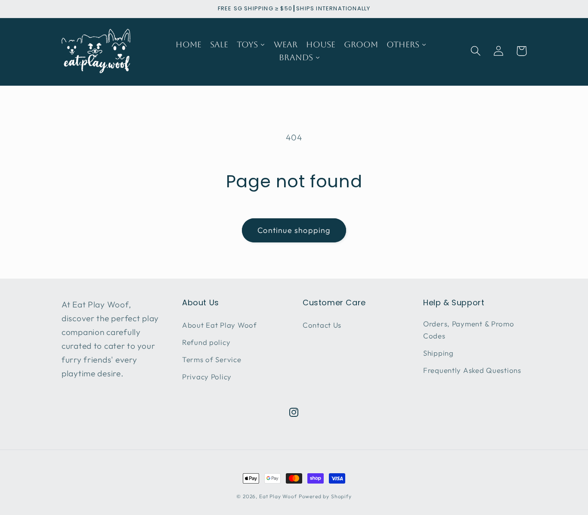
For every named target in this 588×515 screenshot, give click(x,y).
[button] (475, 51)
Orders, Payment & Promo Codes (468, 329)
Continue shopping (293, 230)
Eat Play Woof (278, 496)
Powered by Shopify (325, 496)
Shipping (438, 352)
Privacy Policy (207, 376)
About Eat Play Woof (219, 324)
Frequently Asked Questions (472, 370)
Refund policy (206, 342)
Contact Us (322, 324)
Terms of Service (211, 359)
